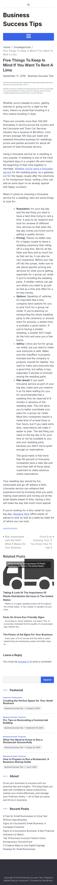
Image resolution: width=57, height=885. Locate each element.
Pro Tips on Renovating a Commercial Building (25, 721)
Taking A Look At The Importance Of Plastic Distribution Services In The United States (28, 596)
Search (47, 679)
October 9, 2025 (33, 708)
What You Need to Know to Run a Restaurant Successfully (23, 741)
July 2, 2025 (31, 767)
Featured (7, 698)
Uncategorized (10, 528)
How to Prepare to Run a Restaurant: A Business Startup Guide (26, 760)
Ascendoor (24, 880)
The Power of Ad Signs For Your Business (28, 634)
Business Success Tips (41, 75)
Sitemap (48, 877)
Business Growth (10, 717)
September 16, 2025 (34, 728)
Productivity (17, 698)
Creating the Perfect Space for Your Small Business (28, 702)
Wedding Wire (21, 513)
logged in (23, 661)
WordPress (47, 880)
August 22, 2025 (33, 747)
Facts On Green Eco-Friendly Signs (23, 617)
